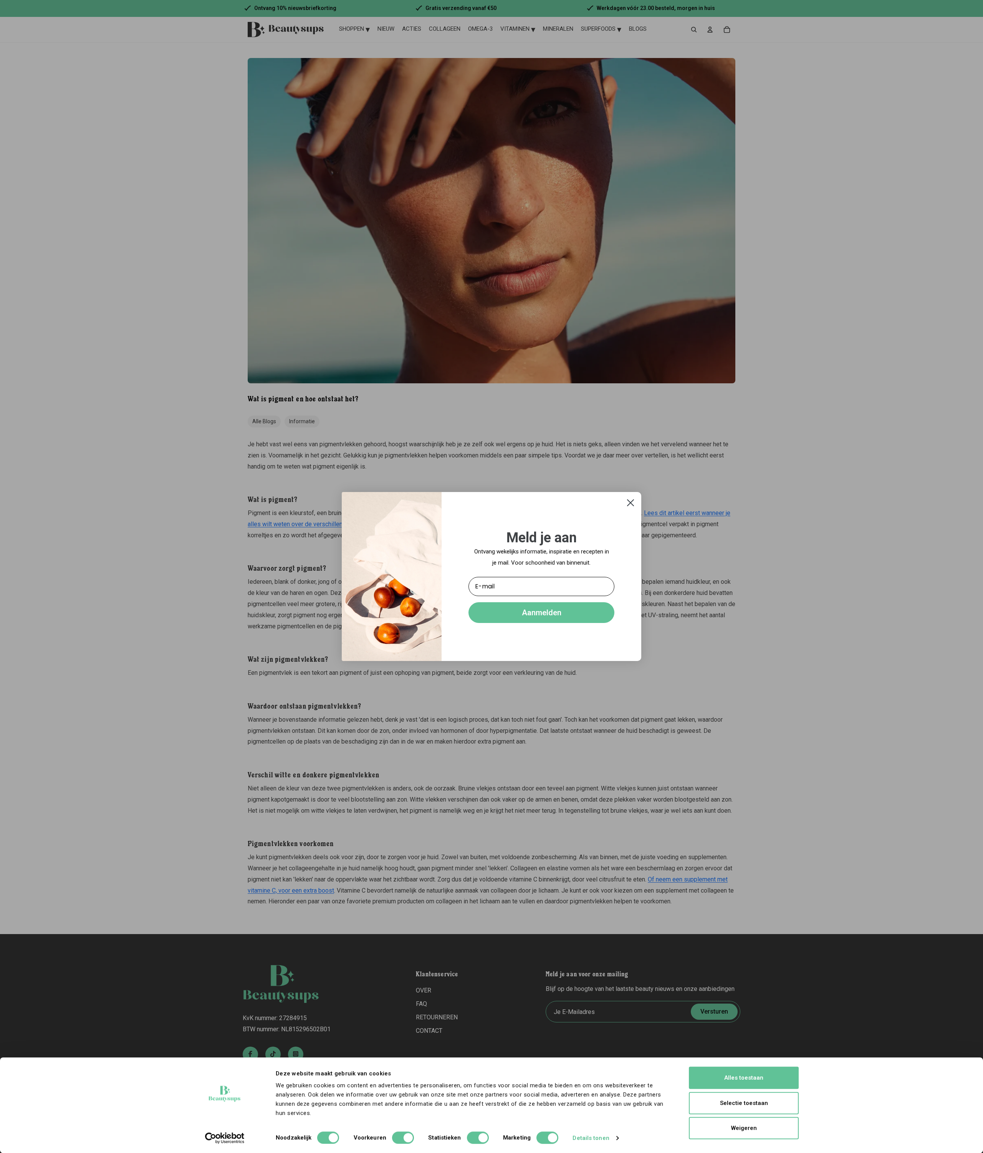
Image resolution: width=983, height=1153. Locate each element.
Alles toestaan (743, 1077)
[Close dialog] (630, 502)
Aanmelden (541, 612)
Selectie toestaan (744, 1103)
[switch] (403, 1137)
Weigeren (744, 1128)
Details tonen (591, 1138)
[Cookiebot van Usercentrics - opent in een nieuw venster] (224, 1138)
